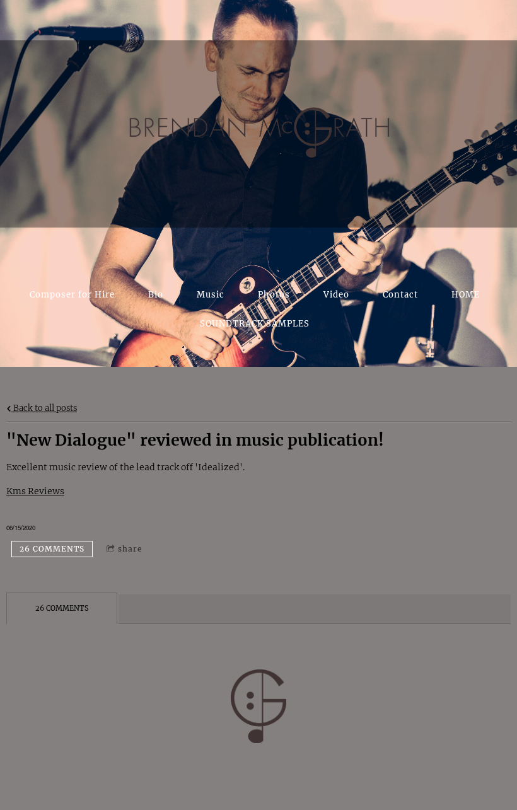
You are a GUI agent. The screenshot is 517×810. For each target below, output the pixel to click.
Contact (400, 294)
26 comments (52, 548)
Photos (274, 294)
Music (210, 294)
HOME (465, 294)
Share (130, 548)
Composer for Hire (72, 294)
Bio (155, 294)
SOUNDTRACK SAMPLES (255, 323)
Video (336, 294)
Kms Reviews (35, 491)
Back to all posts (44, 408)
